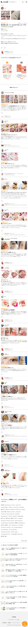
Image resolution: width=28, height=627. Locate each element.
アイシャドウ (3, 513)
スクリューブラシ (14, 531)
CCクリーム (8, 509)
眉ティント (3, 518)
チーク (13, 504)
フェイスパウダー (4, 507)
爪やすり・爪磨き (4, 525)
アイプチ (10, 516)
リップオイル (20, 525)
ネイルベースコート (19, 520)
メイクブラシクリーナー (5, 534)
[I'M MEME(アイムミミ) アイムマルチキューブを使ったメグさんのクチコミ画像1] (5, 15)
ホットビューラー (4, 516)
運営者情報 (5, 622)
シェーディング (16, 507)
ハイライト (10, 507)
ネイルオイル (11, 522)
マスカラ (23, 509)
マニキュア (20, 518)
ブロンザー (22, 507)
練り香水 (2, 536)
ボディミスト (20, 534)
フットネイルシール (5, 522)
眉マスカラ (8, 518)
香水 (6, 536)
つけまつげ (14, 516)
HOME (14, 617)
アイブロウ (17, 513)
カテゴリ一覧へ (24, 540)
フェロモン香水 (14, 534)
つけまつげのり (20, 516)
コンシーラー (18, 504)
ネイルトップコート (10, 520)
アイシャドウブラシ (13, 529)
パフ (12, 527)
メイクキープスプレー (18, 527)
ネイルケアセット (21, 522)
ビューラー (9, 527)
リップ (9, 525)
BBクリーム (3, 509)
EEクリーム (18, 509)
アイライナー (18, 511)
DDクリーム (13, 509)
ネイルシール (3, 520)
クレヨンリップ (15, 525)
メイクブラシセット (5, 529)
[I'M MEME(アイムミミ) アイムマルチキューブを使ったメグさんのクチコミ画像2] (15, 15)
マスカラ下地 (3, 511)
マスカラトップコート (11, 511)
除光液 (16, 522)
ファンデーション (8, 504)
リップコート (3, 527)
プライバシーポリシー (16, 622)
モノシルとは (17, 619)
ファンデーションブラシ (5, 531)
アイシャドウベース (10, 513)
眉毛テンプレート (14, 518)
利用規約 (9, 622)
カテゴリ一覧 (11, 619)
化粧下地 (2, 504)
